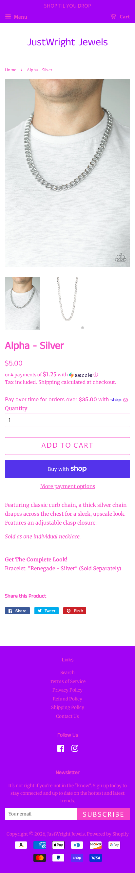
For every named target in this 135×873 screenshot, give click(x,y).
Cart (124, 17)
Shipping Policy (67, 707)
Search (67, 672)
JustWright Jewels (67, 42)
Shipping (49, 382)
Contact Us (67, 716)
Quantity (16, 408)
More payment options (67, 486)
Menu (20, 17)
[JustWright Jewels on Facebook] (61, 750)
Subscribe (104, 815)
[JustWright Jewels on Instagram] (74, 750)
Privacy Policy (67, 690)
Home (10, 70)
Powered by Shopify (108, 834)
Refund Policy (67, 699)
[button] (67, 374)
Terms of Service (68, 681)
